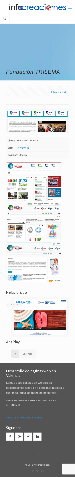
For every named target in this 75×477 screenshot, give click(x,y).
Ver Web (24, 147)
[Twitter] (38, 471)
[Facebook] (33, 471)
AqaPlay (13, 341)
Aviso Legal (12, 417)
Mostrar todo (60, 92)
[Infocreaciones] (37, 7)
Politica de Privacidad (31, 417)
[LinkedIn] (42, 471)
